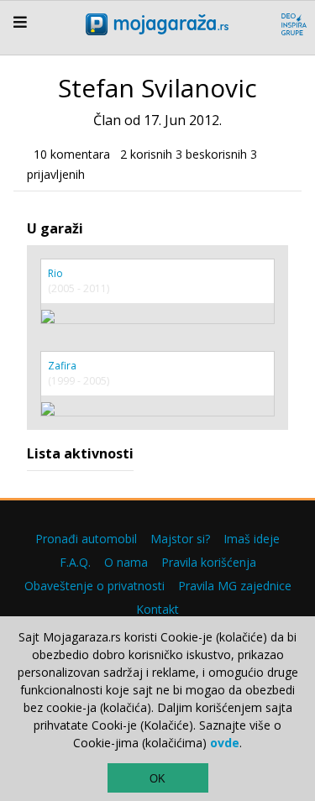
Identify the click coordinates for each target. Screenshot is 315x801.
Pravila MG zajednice (234, 586)
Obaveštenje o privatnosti (94, 586)
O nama (126, 562)
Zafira (62, 366)
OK (157, 778)
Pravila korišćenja (208, 562)
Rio (55, 273)
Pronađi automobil (86, 539)
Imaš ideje (251, 539)
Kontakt (157, 609)
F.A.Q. (75, 562)
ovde (224, 743)
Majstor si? (180, 539)
